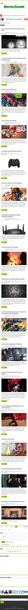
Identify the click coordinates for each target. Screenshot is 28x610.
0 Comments (20, 62)
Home (1, 22)
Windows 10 (16, 153)
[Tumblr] (20, 552)
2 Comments (4, 283)
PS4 (2, 282)
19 (13, 526)
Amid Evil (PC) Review (7, 439)
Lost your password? (5, 544)
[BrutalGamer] (14, 6)
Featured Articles (9, 249)
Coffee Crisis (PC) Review (8, 89)
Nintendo (6, 471)
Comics (7, 185)
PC (21, 33)
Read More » (4, 53)
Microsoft (3, 153)
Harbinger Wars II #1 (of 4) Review (11, 183)
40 (1, 529)
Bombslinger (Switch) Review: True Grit (13, 501)
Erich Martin (8, 91)
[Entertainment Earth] (14, 19)
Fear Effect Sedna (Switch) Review (11, 468)
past (20, 33)
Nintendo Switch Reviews (14, 33)
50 (3, 529)
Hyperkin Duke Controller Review (11, 151)
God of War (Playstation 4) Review (11, 344)
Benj (7, 440)
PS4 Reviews (12, 346)
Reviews (23, 33)
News (3, 33)
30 (25, 528)
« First (2, 526)
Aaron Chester (8, 122)
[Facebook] (10, 552)
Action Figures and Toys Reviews (16, 410)
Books (7, 62)
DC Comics (13, 316)
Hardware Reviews (9, 219)
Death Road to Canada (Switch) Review (12, 279)
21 (18, 526)
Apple (6, 281)
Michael (7, 32)
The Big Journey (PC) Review (9, 247)
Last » (9, 529)
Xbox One (20, 153)
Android (3, 281)
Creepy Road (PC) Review (8, 120)
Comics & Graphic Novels (13, 185)
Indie (7, 123)
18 (11, 526)
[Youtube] (15, 552)
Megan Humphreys (9, 375)
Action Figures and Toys (6, 410)
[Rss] (8, 552)
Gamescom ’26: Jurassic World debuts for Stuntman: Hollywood (14, 15)
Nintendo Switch (7, 33)
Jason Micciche (8, 61)
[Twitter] (13, 552)
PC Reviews (10, 92)
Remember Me (10, 541)
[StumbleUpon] (17, 552)
